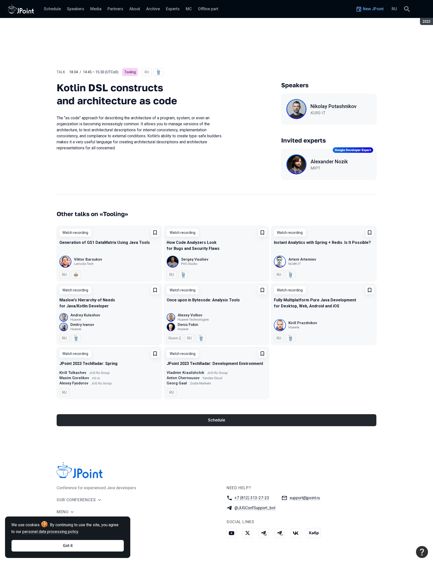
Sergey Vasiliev (194, 259)
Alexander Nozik (329, 162)
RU (394, 9)
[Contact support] (422, 552)
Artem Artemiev (302, 259)
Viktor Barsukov (88, 259)
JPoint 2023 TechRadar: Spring (88, 363)
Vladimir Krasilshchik (185, 373)
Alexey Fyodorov (73, 383)
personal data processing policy (50, 531)
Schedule (216, 420)
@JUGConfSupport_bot (255, 507)
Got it (68, 545)
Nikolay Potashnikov (333, 106)
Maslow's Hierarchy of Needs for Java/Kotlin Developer (87, 303)
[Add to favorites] (155, 233)
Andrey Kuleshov (85, 315)
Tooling (130, 72)
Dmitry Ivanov (82, 325)
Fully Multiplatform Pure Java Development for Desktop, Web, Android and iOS (315, 303)
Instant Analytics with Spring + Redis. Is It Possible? (322, 242)
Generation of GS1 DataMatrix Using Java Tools (104, 242)
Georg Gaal (177, 383)
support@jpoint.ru (304, 497)
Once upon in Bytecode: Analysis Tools (203, 300)
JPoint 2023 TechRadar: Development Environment (215, 363)
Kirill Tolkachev (72, 373)
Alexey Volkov (190, 315)
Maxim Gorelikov (74, 378)
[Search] (407, 9)
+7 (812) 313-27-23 (252, 497)
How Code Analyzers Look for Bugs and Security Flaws (193, 245)
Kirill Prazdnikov (302, 323)
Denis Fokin (188, 325)
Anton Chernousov (183, 378)
